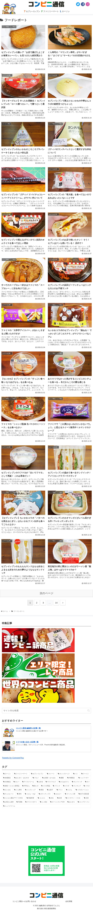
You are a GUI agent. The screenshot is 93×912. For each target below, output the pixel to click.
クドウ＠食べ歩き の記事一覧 (27, 742)
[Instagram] (88, 4)
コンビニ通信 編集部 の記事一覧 (28, 728)
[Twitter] (78, 4)
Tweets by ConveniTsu (13, 758)
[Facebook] (83, 4)
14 (56, 603)
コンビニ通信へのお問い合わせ (24, 901)
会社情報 (68, 901)
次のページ (46, 593)
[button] (88, 710)
